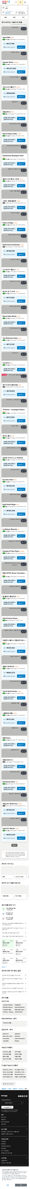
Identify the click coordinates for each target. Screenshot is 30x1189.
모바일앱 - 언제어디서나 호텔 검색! (10, 1131)
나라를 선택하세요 (6, 1100)
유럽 (9, 1088)
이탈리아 (15, 1088)
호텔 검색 (4, 1088)
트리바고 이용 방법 (6, 1162)
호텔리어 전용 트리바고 (7, 1134)
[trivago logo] (6, 2)
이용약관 (3, 1141)
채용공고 (3, 1119)
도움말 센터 (4, 1160)
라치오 (21, 1088)
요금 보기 (20, 47)
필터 (14, 17)
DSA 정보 (3, 1148)
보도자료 (3, 1124)
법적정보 (3, 1143)
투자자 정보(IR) (5, 1121)
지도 (23, 17)
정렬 (5, 17)
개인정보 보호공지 (6, 1146)
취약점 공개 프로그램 (6, 1153)
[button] (14, 7)
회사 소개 (3, 1117)
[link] (16, 2)
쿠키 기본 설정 (5, 1150)
